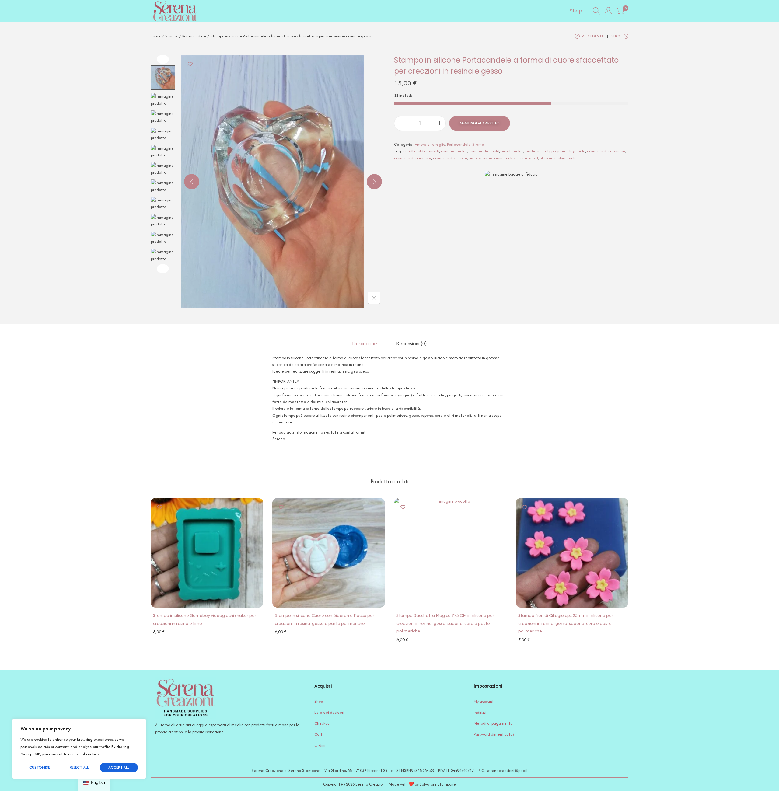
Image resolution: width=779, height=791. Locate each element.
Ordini (319, 745)
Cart (318, 734)
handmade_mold (484, 151)
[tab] (364, 343)
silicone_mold (526, 158)
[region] (79, 749)
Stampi (171, 36)
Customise (39, 767)
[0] (620, 11)
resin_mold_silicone (450, 158)
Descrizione (364, 343)
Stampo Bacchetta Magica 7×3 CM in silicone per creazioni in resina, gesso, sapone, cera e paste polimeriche (445, 623)
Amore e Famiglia (430, 144)
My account (484, 701)
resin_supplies (481, 158)
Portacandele (194, 36)
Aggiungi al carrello (479, 123)
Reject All (79, 767)
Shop (318, 701)
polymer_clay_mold (568, 151)
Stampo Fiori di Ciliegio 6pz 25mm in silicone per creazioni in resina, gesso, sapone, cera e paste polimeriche (565, 623)
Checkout (322, 723)
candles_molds (454, 151)
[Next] (374, 181)
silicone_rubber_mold (558, 158)
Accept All (118, 767)
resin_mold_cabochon (606, 151)
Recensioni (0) (411, 343)
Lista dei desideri (329, 712)
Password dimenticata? (494, 734)
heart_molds (512, 151)
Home (156, 36)
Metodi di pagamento (493, 723)
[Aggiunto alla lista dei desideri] (190, 64)
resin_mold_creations (412, 158)
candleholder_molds (421, 151)
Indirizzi (480, 712)
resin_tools (503, 158)
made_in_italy (537, 151)
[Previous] (191, 181)
